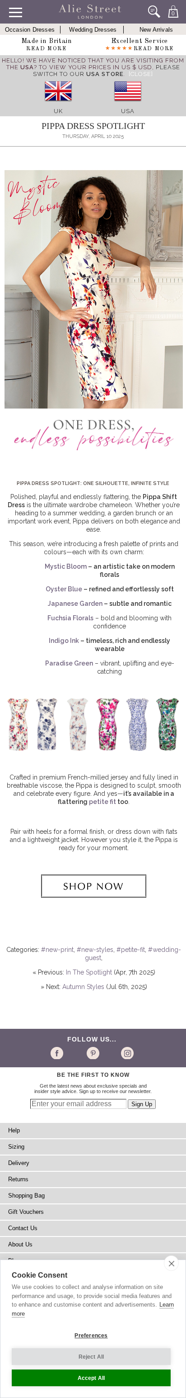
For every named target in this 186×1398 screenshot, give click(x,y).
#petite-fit (130, 949)
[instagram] (126, 1052)
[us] (127, 104)
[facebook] (58, 1052)
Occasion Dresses (30, 29)
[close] (171, 1263)
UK (58, 111)
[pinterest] (92, 1052)
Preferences (90, 1335)
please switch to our (106, 70)
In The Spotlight (89, 972)
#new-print (57, 949)
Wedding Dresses (92, 29)
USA (128, 111)
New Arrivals (156, 29)
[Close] (141, 74)
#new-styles (95, 949)
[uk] (58, 104)
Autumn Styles (83, 986)
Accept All (91, 1378)
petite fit (102, 801)
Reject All (91, 1357)
